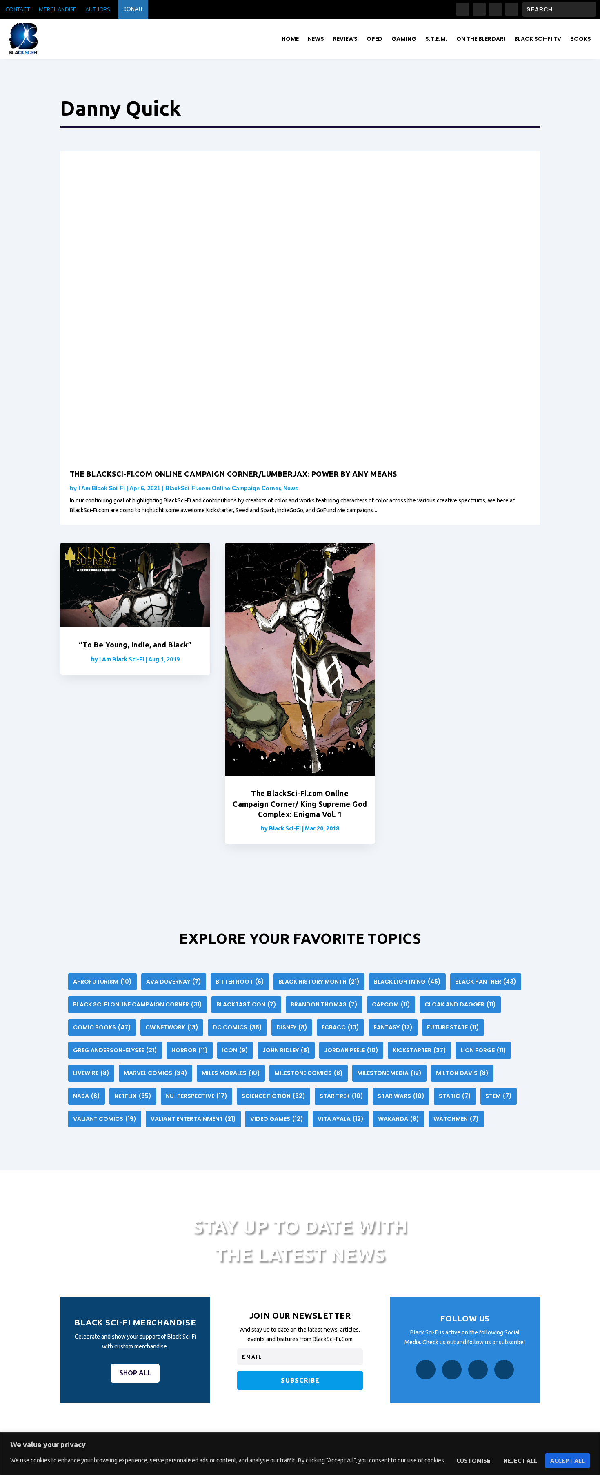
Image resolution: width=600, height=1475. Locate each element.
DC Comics (237, 1027)
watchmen (456, 1119)
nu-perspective (196, 1096)
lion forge (483, 1050)
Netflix (132, 1096)
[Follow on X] (495, 9)
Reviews (345, 39)
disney (291, 1027)
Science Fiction (273, 1096)
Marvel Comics (155, 1073)
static (455, 1096)
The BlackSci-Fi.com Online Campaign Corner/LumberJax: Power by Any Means (233, 474)
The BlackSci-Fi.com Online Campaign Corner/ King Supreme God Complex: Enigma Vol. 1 (300, 803)
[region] (300, 1453)
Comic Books (102, 1027)
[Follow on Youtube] (511, 9)
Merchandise (57, 10)
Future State (453, 1027)
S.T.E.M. (436, 39)
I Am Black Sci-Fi (101, 488)
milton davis (462, 1073)
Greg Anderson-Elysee (115, 1050)
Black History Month (319, 981)
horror (189, 1050)
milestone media (389, 1073)
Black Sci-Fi (285, 828)
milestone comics (308, 1073)
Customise (473, 1460)
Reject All (520, 1460)
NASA (86, 1096)
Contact (17, 10)
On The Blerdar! (480, 39)
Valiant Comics (104, 1119)
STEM (498, 1096)
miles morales (231, 1073)
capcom (391, 1004)
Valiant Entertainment (193, 1119)
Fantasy (393, 1027)
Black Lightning (407, 981)
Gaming (403, 39)
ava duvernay (173, 981)
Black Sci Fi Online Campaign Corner (137, 1004)
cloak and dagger (460, 1004)
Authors (97, 10)
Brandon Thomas (324, 1004)
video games (276, 1119)
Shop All (135, 1373)
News (316, 39)
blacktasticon (246, 1004)
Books (580, 39)
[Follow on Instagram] (479, 9)
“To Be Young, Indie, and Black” (135, 644)
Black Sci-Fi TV (537, 39)
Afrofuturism (102, 981)
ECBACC (340, 1027)
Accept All (567, 1460)
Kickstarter (419, 1050)
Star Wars (401, 1096)
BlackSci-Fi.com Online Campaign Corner (222, 488)
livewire (91, 1073)
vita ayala (341, 1119)
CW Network (171, 1027)
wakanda (398, 1119)
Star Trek (341, 1096)
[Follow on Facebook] (462, 9)
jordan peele (351, 1050)
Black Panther (485, 981)
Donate (133, 9)
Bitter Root (240, 981)
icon (235, 1050)
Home (290, 39)
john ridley (286, 1050)
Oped (374, 39)
